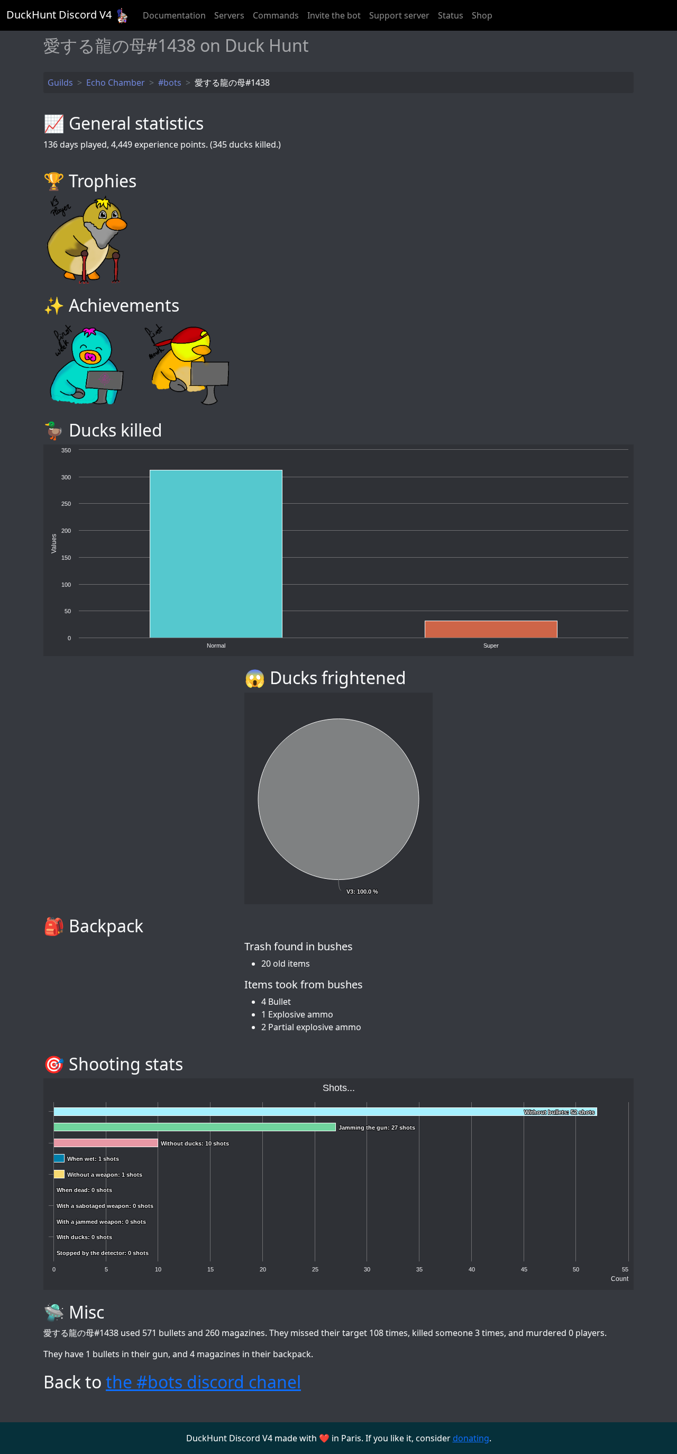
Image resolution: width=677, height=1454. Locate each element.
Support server (399, 15)
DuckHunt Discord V (59, 14)
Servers (229, 15)
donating (471, 1438)
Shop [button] (482, 15)
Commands (276, 15)
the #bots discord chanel (203, 1381)
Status (450, 15)
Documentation (174, 15)
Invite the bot (334, 15)
